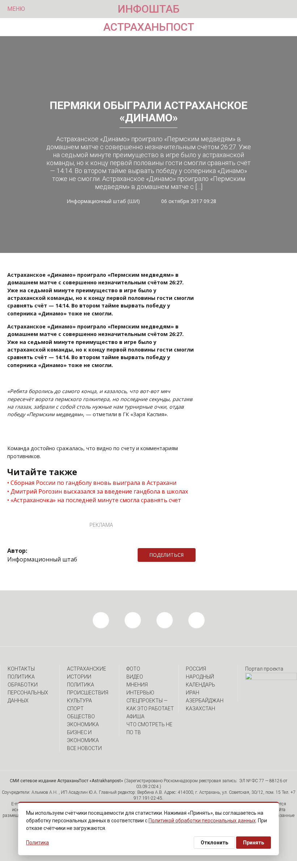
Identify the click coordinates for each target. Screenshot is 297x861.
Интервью (140, 693)
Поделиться (166, 554)
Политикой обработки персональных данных (202, 820)
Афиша (135, 716)
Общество (81, 716)
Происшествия (87, 693)
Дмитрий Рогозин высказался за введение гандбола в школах (99, 491)
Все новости (84, 748)
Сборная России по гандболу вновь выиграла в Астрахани (93, 483)
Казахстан (200, 708)
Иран (192, 693)
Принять (253, 842)
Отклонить (214, 842)
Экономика (83, 724)
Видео (134, 677)
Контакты (21, 669)
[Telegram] (199, 555)
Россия (196, 669)
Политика (80, 685)
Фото (133, 669)
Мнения (137, 685)
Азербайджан (204, 700)
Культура (79, 700)
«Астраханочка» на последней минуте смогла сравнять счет (96, 500)
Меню (16, 8)
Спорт (75, 708)
